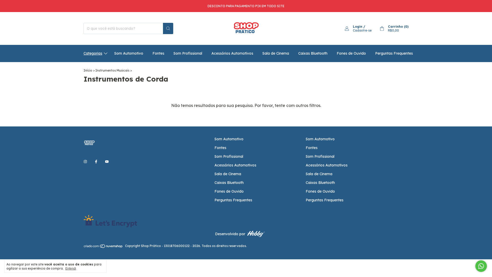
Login (357, 26)
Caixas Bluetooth (312, 53)
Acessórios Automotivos (232, 53)
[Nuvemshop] (103, 247)
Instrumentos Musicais (112, 70)
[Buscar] (168, 28)
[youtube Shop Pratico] (107, 162)
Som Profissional (187, 53)
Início (88, 70)
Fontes (158, 53)
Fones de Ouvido (351, 53)
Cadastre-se (362, 30)
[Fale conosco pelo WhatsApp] (481, 266)
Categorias (93, 53)
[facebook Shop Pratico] (96, 162)
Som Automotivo (128, 53)
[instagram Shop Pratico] (85, 162)
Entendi (70, 268)
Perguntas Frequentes (394, 53)
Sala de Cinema (275, 53)
